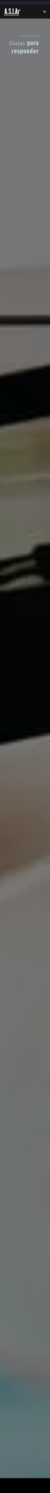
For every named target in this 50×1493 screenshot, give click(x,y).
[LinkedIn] (29, 3)
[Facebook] (25, 3)
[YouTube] (41, 3)
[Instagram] (37, 3)
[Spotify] (46, 3)
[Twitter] (33, 3)
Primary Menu (44, 12)
